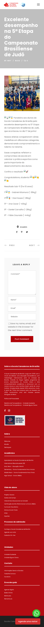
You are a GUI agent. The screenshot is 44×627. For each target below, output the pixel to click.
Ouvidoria (7, 577)
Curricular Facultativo (11, 507)
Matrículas (7, 596)
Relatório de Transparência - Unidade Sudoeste (19, 403)
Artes (6, 513)
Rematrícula (8, 599)
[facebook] (5, 411)
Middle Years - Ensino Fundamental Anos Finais (19, 472)
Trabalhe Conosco (10, 574)
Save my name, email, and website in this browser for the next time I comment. (21, 327)
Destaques (7, 447)
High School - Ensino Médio (13, 476)
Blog (17, 60)
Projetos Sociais (9, 495)
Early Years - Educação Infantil (14, 466)
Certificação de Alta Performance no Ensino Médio (20, 504)
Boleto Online (8, 593)
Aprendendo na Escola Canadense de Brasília (18, 460)
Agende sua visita (10, 532)
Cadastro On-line (9, 535)
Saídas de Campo (10, 498)
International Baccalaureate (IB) (14, 463)
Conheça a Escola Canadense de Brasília (17, 529)
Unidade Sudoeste (10, 554)
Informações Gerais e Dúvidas (13, 571)
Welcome (7, 441)
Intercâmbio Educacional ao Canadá (16, 501)
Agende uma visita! (27, 621)
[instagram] (9, 411)
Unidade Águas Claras (11, 557)
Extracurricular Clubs (11, 510)
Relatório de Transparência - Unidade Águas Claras (20, 405)
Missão (6, 444)
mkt (9, 60)
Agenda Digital (9, 590)
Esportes (7, 516)
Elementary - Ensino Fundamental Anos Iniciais (19, 469)
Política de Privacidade (11, 399)
